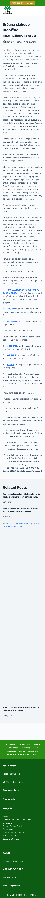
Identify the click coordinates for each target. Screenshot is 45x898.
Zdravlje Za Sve (10, 835)
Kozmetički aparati (30, 748)
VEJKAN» (12, 355)
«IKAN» (10, 364)
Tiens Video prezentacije (14, 832)
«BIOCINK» (12, 308)
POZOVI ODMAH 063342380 (22, 3)
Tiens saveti (31, 42)
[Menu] (41, 11)
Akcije (5, 816)
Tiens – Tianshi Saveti (12, 826)
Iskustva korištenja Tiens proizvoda (22, 755)
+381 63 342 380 (13, 869)
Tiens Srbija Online (11, 885)
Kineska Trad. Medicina (28, 751)
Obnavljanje (25, 744)
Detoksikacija (11, 744)
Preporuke (11, 751)
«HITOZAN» (12, 346)
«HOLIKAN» (12, 321)
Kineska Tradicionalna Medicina (17, 819)
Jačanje (36, 744)
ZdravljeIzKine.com (11, 839)
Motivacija (7, 823)
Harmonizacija (13, 748)
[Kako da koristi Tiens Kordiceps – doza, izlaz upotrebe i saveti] (22, 613)
